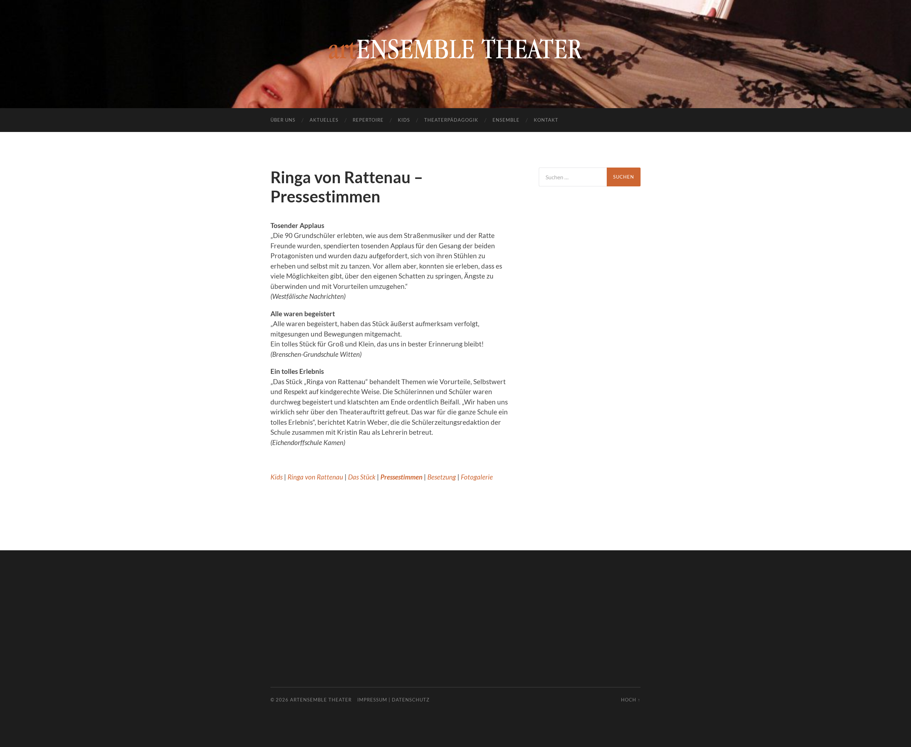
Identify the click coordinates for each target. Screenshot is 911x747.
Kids (404, 120)
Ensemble (506, 120)
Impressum (372, 700)
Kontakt (546, 120)
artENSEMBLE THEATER (321, 700)
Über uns (282, 120)
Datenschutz (411, 700)
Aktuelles (324, 120)
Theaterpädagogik (451, 120)
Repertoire (368, 120)
